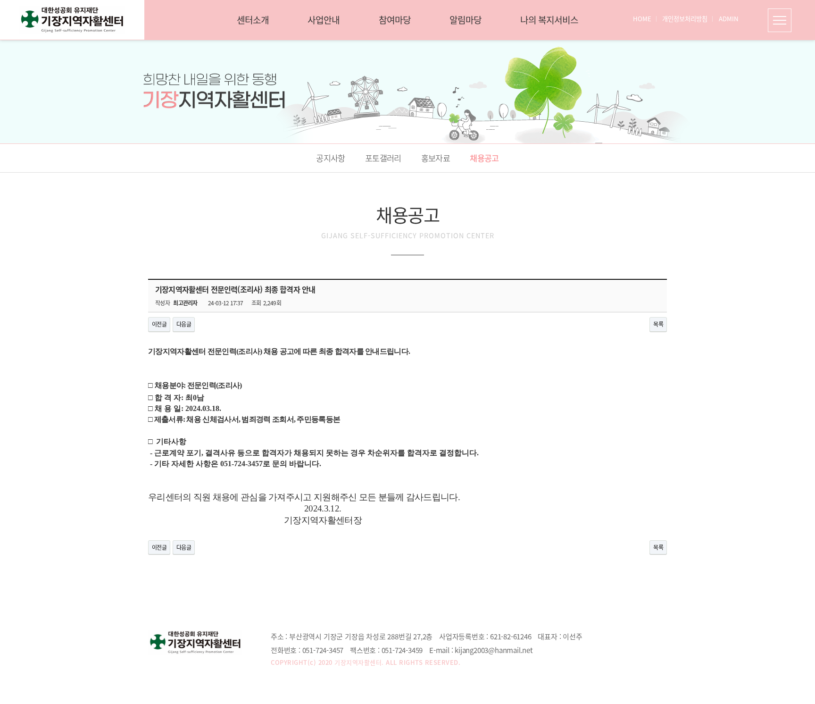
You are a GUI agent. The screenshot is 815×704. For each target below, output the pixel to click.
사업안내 (324, 19)
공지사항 (330, 158)
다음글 (183, 324)
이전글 (159, 324)
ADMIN (729, 19)
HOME (642, 19)
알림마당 (465, 19)
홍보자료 (435, 158)
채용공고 (484, 158)
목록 (658, 324)
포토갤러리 (383, 158)
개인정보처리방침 (684, 19)
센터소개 (253, 19)
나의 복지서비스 (549, 19)
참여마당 (395, 19)
